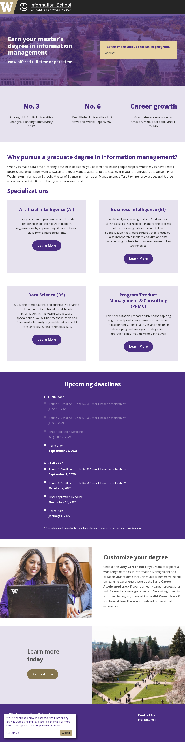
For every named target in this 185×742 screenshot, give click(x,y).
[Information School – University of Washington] (45, 7)
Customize (12, 732)
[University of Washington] (9, 7)
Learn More (46, 245)
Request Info (42, 674)
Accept (66, 732)
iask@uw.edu (147, 720)
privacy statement (49, 725)
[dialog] (40, 726)
